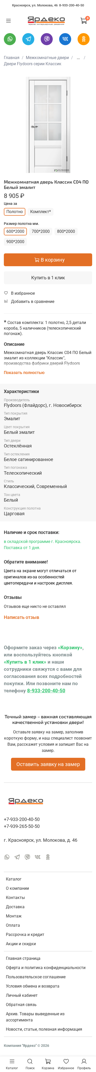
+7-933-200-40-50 (22, 819)
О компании (17, 888)
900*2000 (15, 241)
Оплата (13, 925)
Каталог (14, 879)
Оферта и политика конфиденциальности (46, 967)
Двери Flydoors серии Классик (32, 63)
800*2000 (66, 231)
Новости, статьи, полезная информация (44, 1029)
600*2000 (15, 231)
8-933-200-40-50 (71, 5)
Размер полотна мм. (21, 224)
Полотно (14, 211)
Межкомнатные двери (47, 57)
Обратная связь (21, 1004)
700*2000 (41, 231)
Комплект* (40, 211)
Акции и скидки (21, 943)
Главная (11, 57)
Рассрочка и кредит (25, 934)
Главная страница (23, 958)
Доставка (15, 906)
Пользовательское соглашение (36, 976)
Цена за (10, 204)
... (78, 57)
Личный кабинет (22, 995)
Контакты (15, 897)
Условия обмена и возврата (32, 986)
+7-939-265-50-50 (22, 826)
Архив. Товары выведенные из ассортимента (35, 1016)
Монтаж (14, 916)
